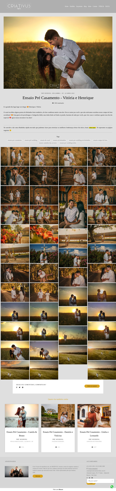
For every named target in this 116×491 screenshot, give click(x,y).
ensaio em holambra (59, 140)
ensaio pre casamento (15, 140)
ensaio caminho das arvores (48, 143)
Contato (95, 6)
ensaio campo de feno (100, 140)
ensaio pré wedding (31, 140)
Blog (85, 6)
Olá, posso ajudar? (92, 481)
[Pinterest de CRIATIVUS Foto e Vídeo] (89, 478)
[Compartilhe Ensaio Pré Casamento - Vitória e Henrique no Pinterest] (22, 387)
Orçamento (79, 6)
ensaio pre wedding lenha (68, 143)
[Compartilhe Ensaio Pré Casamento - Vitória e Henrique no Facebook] (16, 387)
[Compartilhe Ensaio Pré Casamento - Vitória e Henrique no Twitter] (19, 387)
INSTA (107, 6)
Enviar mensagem (93, 468)
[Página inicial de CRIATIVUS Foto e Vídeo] (19, 6)
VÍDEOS (101, 6)
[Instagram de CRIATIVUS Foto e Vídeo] (87, 478)
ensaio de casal (45, 140)
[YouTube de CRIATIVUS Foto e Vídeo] (92, 478)
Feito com (58, 489)
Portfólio (72, 6)
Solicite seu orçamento (92, 386)
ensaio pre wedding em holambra (79, 140)
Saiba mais (37, 476)
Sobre (89, 6)
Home (66, 6)
